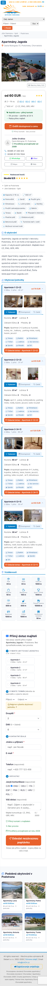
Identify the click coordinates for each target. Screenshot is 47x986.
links (22, 979)
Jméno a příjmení (15, 742)
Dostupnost (25, 312)
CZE (8, 786)
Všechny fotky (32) (37, 85)
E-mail (10, 753)
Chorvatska (27, 974)
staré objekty (9, 979)
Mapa (15, 164)
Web (34, 164)
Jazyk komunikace (20, 782)
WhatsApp (16, 158)
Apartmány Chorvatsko (33, 979)
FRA (15, 790)
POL (8, 794)
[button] (23, 176)
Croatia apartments (24, 977)
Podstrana (25, 33)
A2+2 (21, 101)
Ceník (38, 312)
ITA (31, 786)
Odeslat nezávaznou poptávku (25, 840)
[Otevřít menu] (3, 3)
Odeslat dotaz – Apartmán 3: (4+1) (23, 492)
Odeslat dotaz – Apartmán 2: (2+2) (23, 420)
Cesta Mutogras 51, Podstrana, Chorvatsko (23, 45)
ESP (8, 790)
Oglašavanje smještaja (28, 966)
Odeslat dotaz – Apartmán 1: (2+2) (23, 350)
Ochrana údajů (31, 959)
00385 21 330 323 (15, 151)
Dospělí (10, 713)
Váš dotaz (16, 799)
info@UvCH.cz (24, 962)
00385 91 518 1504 (16, 154)
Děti (13, 724)
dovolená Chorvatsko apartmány (28, 971)
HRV (30, 790)
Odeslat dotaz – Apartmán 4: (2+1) (23, 565)
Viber (35, 158)
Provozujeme (11, 971)
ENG (16, 786)
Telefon (15, 764)
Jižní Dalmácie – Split (10, 33)
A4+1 (33, 101)
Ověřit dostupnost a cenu (25, 126)
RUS (22, 790)
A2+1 (39, 101)
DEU (23, 786)
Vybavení (11, 312)
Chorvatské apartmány (23, 982)
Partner (18, 979)
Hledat (8, 28)
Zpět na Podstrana (11, 186)
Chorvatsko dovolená (14, 974)
